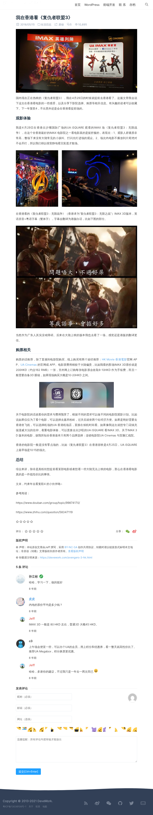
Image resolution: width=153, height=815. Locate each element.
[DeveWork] (22, 4)
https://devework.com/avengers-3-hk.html (66, 557)
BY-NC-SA (71, 547)
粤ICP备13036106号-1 (14, 806)
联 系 (122, 5)
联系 (38, 806)
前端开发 (109, 5)
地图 (45, 806)
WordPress (91, 5)
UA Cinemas (29, 364)
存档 (132, 5)
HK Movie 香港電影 (114, 359)
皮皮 (32, 599)
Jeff (32, 618)
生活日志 (46, 24)
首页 (78, 5)
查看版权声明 (76, 551)
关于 (31, 806)
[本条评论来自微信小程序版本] (41, 576)
